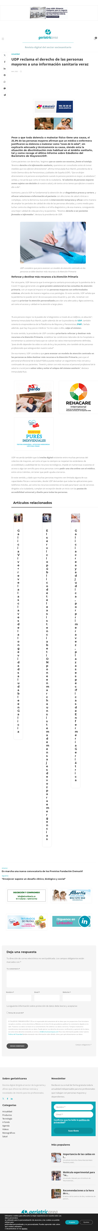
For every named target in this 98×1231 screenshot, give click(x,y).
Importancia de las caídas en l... (79, 1155)
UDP (80, 320)
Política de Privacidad (15, 1034)
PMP (79, 324)
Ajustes (86, 1222)
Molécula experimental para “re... (79, 1174)
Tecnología (7, 1118)
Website (67, 992)
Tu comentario (13, 969)
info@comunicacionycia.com (49, 1032)
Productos (7, 1115)
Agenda (5, 1125)
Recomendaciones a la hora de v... (78, 1192)
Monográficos (8, 1132)
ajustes (24, 1229)
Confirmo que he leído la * (72, 1121)
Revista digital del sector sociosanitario (48, 47)
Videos (5, 1129)
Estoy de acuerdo (16, 1013)
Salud (4, 1136)
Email (37, 992)
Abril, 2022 (14, 71)
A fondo (6, 1122)
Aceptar (72, 1222)
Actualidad (15, 54)
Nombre (10, 992)
